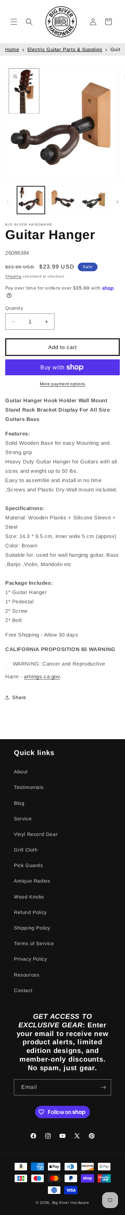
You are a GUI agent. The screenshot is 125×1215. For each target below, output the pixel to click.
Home (12, 49)
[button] (14, 21)
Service (23, 818)
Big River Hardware (71, 1202)
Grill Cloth (26, 850)
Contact (23, 990)
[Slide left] (7, 201)
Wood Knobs (29, 897)
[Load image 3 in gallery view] (94, 200)
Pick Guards (28, 865)
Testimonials (28, 787)
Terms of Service (34, 943)
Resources (26, 975)
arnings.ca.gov (42, 676)
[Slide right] (117, 201)
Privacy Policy (30, 959)
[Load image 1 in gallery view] (31, 200)
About (21, 771)
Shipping (13, 276)
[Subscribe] (103, 1087)
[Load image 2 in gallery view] (62, 200)
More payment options (62, 384)
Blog (19, 803)
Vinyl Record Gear (36, 834)
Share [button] (19, 697)
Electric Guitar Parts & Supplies (64, 49)
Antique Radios (32, 881)
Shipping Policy (32, 928)
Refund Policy (30, 912)
